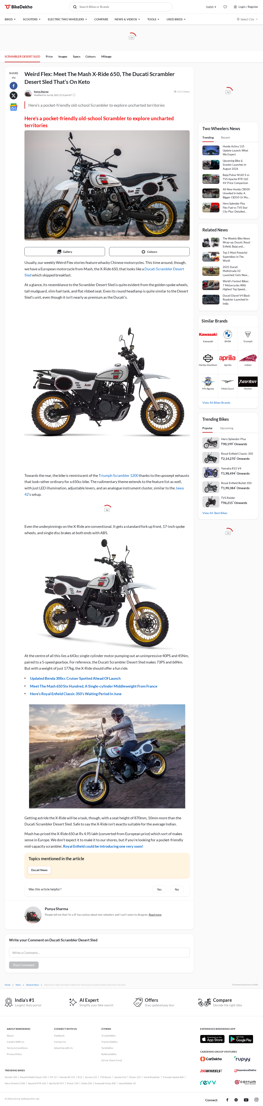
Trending (208, 137)
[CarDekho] (211, 1059)
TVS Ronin (105, 1077)
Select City (247, 19)
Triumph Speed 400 (173, 1077)
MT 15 (53, 1077)
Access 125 (91, 1077)
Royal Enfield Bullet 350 (236, 483)
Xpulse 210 (120, 1077)
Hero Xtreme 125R (15, 1083)
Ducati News (39, 870)
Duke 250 (86, 1083)
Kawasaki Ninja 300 (105, 1083)
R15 (80, 1077)
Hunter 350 (11, 1077)
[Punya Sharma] (28, 93)
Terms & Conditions (17, 1047)
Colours (90, 56)
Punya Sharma (41, 91)
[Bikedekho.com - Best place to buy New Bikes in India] (18, 6)
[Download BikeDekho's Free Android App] (241, 1039)
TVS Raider (228, 497)
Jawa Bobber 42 (127, 1083)
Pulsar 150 (72, 1083)
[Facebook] (227, 1100)
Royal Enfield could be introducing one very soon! (103, 846)
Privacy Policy (14, 1054)
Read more (155, 914)
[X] (236, 1100)
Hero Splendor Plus (233, 439)
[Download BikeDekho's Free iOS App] (212, 1039)
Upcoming (226, 428)
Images (62, 56)
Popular (207, 428)
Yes (159, 889)
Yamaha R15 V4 (231, 468)
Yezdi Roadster (152, 1077)
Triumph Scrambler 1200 (119, 475)
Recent (225, 137)
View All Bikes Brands (216, 402)
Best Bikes (220, 513)
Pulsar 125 (135, 1077)
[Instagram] (256, 1100)
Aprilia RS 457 (56, 1083)
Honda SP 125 (67, 1077)
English (209, 6)
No (177, 889)
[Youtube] (246, 1100)
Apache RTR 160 (37, 1083)
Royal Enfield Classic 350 (237, 453)
